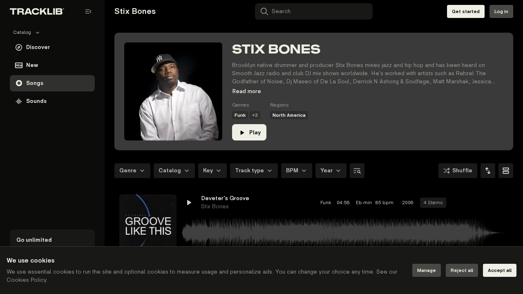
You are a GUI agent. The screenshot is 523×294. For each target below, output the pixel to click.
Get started (466, 12)
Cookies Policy (26, 279)
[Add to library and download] (487, 202)
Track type (249, 170)
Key (208, 170)
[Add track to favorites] (472, 202)
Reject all (462, 270)
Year (326, 170)
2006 (407, 203)
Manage (426, 270)
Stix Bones (215, 206)
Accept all (500, 270)
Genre (127, 170)
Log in (501, 12)
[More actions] (501, 202)
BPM (292, 170)
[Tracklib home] (37, 11)
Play (255, 132)
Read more (246, 91)
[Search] (357, 170)
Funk (240, 115)
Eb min (363, 203)
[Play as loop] (457, 202)
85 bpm (384, 203)
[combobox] (488, 170)
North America (289, 115)
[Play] (148, 223)
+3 (255, 115)
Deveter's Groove (225, 198)
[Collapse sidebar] (88, 11)
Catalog (170, 170)
